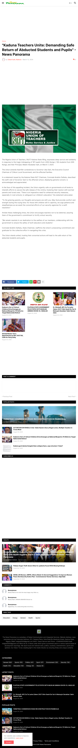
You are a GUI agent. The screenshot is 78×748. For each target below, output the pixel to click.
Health (30, 618)
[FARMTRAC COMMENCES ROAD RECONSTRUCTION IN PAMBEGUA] (7, 711)
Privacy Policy (37, 741)
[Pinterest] (35, 282)
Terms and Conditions (51, 741)
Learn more (19, 738)
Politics (29, 662)
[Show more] (43, 282)
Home (4, 41)
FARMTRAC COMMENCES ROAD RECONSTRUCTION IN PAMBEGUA (36, 709)
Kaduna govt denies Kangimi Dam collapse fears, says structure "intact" (38, 446)
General (22, 618)
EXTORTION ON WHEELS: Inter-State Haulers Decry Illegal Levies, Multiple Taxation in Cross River (42, 428)
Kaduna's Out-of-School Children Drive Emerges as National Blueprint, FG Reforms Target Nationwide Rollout (12, 310)
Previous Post (7, 396)
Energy (15, 618)
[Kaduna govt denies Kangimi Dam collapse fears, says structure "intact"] (7, 448)
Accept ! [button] (9, 742)
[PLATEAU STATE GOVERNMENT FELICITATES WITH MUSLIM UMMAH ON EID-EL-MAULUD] (39, 298)
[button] (3, 3)
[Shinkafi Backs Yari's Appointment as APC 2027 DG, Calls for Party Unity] (13, 325)
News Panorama (45, 744)
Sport (39, 662)
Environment (52, 662)
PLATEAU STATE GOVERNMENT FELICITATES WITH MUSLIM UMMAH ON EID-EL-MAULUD (38, 309)
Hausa (40, 666)
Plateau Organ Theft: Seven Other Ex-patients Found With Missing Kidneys (39, 566)
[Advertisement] (39, 23)
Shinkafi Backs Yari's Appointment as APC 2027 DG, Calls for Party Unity (12, 335)
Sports (38, 618)
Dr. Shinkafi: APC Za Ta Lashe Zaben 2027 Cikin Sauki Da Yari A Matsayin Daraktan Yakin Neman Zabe (64, 310)
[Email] (39, 282)
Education (6, 618)
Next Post (71, 396)
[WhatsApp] (31, 282)
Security (65, 662)
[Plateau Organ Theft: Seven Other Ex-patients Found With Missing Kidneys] (7, 568)
